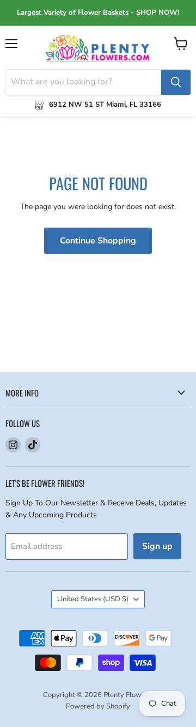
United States (92, 599)
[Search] (176, 82)
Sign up (157, 546)
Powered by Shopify (98, 706)
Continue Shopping (98, 241)
